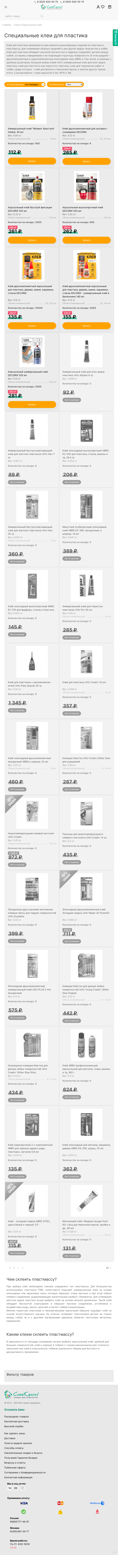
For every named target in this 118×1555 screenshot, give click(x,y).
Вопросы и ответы (14, 1462)
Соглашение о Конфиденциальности (25, 1472)
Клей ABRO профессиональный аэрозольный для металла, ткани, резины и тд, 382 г (86, 1069)
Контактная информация (18, 1477)
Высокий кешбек (13, 1426)
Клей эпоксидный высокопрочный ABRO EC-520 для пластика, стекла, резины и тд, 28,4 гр (85, 454)
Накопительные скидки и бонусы (23, 1452)
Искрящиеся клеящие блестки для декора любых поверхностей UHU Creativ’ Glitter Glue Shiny (28, 1069)
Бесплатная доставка (16, 1421)
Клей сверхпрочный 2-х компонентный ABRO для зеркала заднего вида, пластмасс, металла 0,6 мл (30, 1148)
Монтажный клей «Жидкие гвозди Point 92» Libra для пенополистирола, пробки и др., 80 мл (86, 1225)
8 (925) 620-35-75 (47, 1)
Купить (32, 161)
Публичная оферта (14, 1467)
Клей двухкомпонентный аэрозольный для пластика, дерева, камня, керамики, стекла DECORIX (31, 290)
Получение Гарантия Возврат (21, 1457)
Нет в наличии (72, 400)
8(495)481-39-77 (19, 1531)
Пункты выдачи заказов (18, 1443)
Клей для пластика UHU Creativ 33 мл (84, 682)
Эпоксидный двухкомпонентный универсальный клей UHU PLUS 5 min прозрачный (29, 989)
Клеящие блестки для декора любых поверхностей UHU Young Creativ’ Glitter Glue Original (85, 989)
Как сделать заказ (14, 1433)
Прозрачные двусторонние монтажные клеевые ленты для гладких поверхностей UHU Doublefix (32, 913)
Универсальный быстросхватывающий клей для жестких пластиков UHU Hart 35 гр (30, 530)
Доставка (9, 1438)
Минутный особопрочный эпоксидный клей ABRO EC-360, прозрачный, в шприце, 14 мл (84, 530)
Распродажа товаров (16, 1416)
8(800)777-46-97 (19, 1521)
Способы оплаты (13, 1448)
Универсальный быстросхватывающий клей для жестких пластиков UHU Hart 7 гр (31, 454)
